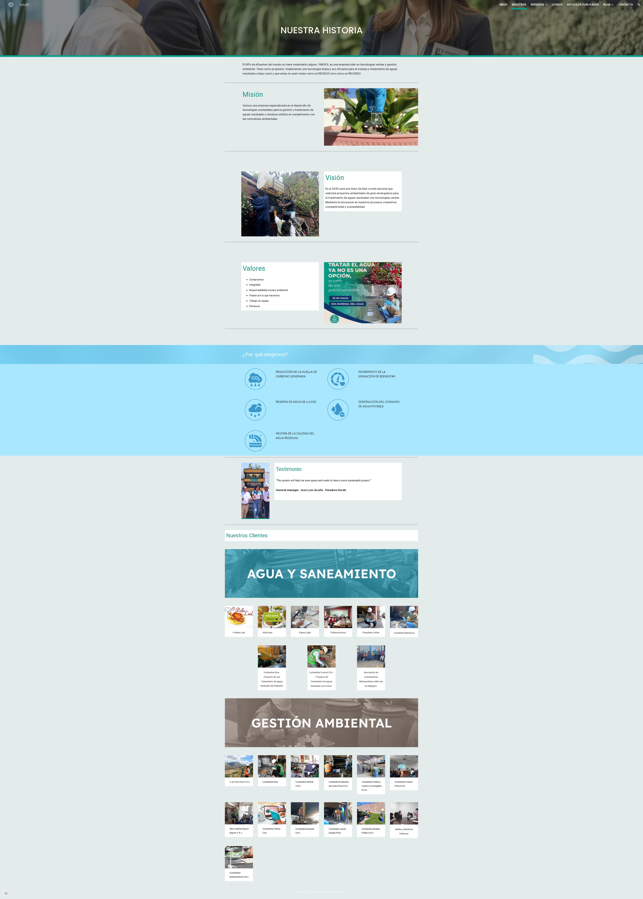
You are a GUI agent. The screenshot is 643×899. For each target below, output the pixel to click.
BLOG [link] (606, 4)
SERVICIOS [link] (537, 4)
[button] (639, 5)
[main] (321, 28)
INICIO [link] (503, 4)
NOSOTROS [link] (519, 4)
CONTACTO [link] (625, 4)
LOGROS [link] (557, 4)
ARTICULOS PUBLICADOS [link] (583, 4)
